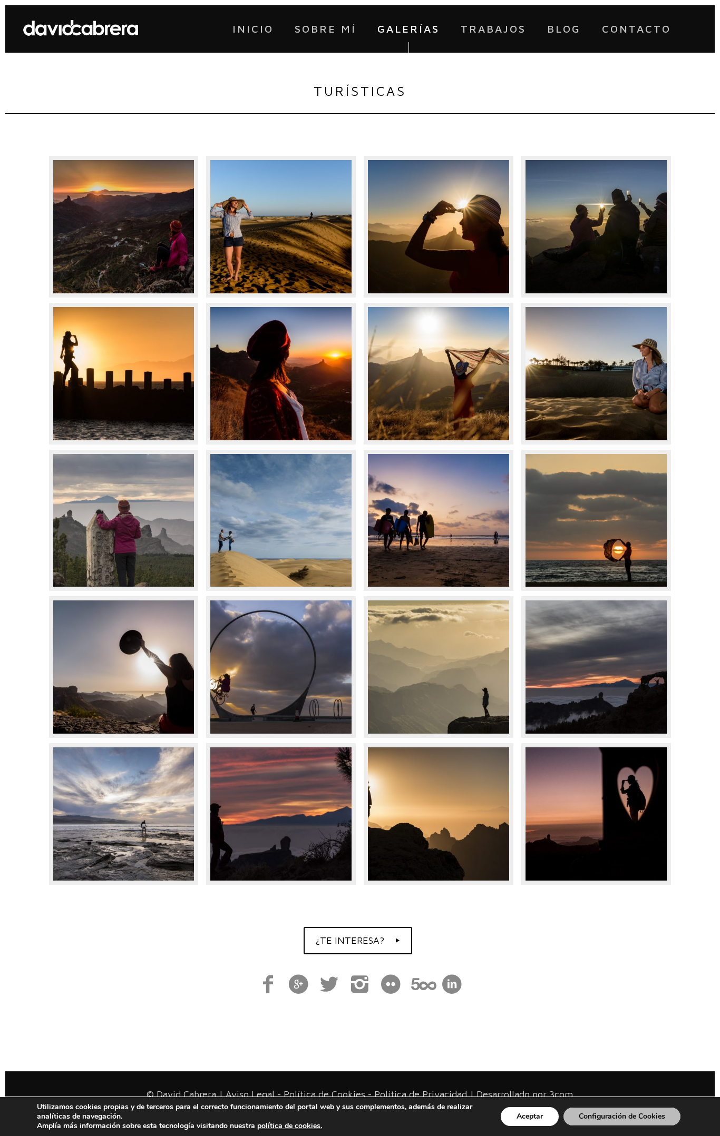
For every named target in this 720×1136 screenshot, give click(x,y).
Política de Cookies (324, 1094)
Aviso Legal (250, 1094)
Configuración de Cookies (622, 1116)
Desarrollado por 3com (524, 1094)
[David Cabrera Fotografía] (81, 29)
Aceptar (530, 1116)
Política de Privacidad (420, 1094)
